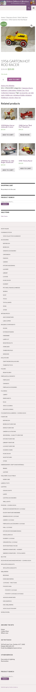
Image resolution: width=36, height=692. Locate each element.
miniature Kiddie (19, 95)
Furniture (4, 416)
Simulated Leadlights (7, 564)
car (29, 93)
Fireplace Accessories (10, 387)
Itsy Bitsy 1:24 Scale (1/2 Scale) (14, 593)
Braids (5, 468)
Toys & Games (7, 302)
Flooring (4, 391)
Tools (5, 298)
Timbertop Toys (8, 365)
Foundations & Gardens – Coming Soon (13, 413)
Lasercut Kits (5, 483)
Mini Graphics (7, 601)
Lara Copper (7, 321)
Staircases (6, 346)
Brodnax (6, 575)
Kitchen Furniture (9, 439)
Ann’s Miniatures (8, 317)
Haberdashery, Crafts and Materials (12, 464)
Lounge (5, 276)
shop (16, 97)
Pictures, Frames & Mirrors (11, 287)
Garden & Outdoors (9, 431)
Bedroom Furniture (9, 424)
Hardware (6, 335)
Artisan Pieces (5, 313)
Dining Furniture (8, 428)
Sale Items (4, 216)
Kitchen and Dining (9, 265)
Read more (25, 135)
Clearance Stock (11, 17)
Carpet (5, 394)
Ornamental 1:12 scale (10, 542)
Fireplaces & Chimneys (8, 376)
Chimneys (6, 383)
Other (5, 310)
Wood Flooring (8, 409)
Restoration (5, 661)
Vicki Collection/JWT (9, 608)
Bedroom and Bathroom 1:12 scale (14, 509)
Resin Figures (7, 372)
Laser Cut (6, 339)
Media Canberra (13, 687)
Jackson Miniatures (9, 597)
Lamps (5, 494)
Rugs (4, 402)
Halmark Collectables (8, 90)
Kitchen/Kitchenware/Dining (12, 531)
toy (19, 97)
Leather (5, 472)
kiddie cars (9, 95)
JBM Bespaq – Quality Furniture (13, 435)
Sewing (5, 291)
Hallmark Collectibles (8, 475)
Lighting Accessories (9, 498)
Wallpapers (4, 571)
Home (3, 17)
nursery (11, 97)
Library (5, 273)
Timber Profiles (8, 350)
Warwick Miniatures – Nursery (12, 549)
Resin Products (8, 343)
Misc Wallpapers (8, 605)
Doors (5, 328)
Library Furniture (8, 442)
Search (4, 204)
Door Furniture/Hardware (11, 512)
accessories (24, 93)
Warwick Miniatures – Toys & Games (14, 553)
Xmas (4, 306)
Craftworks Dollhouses (11, 361)
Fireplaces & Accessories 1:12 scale (14, 523)
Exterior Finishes (8, 332)
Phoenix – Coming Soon (8, 505)
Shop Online (5, 228)
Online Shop (5, 631)
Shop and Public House (10, 546)
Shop (4, 295)
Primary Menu (33, 8)
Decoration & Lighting (8, 659)
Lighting (3, 487)
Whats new (4, 633)
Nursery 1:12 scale (8, 538)
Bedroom (6, 247)
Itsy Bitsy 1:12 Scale (11, 590)
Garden (5, 262)
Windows (6, 354)
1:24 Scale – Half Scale (10, 582)
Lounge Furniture (9, 446)
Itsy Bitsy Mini (7, 586)
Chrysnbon (6, 254)
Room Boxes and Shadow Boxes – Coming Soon (16, 560)
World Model (5, 612)
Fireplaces (6, 380)
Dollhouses (5, 357)
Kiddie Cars (21, 90)
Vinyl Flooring (8, 405)
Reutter (3, 557)
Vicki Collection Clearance (12, 236)
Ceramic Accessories (9, 251)
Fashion (5, 258)
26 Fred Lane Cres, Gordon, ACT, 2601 (13, 644)
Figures (3, 369)
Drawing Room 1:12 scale (11, 516)
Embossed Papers (8, 579)
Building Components (8, 324)
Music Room (7, 280)
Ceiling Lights (7, 490)
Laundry (5, 269)
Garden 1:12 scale (8, 520)
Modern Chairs (7, 450)
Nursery (5, 284)
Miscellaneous (8, 534)
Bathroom (6, 243)
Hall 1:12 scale (7, 527)
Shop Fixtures (7, 457)
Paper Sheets (7, 398)
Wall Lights (6, 501)
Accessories (5, 239)
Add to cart (14, 79)
